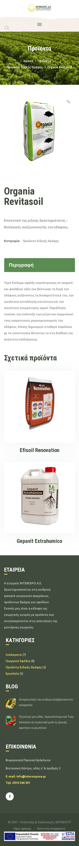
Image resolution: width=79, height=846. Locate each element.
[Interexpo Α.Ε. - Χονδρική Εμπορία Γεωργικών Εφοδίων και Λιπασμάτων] (39, 7)
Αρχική (28, 61)
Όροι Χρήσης (22, 828)
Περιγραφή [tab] (21, 265)
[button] (68, 102)
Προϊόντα (44, 61)
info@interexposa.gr (31, 776)
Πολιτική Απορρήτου (51, 828)
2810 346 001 (21, 782)
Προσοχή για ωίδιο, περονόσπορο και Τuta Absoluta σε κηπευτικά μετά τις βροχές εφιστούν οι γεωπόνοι (46, 722)
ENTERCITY (63, 822)
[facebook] (10, 796)
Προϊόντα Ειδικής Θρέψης (25, 67)
